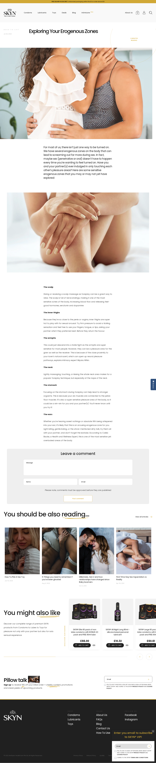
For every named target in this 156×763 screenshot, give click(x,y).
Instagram (131, 719)
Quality (102, 756)
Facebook (131, 715)
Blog (98, 724)
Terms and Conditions (139, 757)
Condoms (74, 715)
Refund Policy (91, 756)
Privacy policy (138, 686)
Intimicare (86, 12)
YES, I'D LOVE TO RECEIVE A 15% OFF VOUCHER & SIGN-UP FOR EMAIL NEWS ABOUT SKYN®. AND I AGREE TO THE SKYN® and (129, 686)
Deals (64, 12)
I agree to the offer (132, 757)
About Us (129, 12)
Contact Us (103, 728)
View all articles (141, 517)
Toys (70, 724)
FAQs (99, 719)
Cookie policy (122, 754)
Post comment (78, 499)
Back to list (11, 30)
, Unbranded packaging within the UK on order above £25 (78, 1)
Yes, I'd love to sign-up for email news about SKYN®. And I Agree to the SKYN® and (134, 752)
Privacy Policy (78, 756)
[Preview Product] (94, 645)
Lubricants (74, 719)
